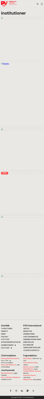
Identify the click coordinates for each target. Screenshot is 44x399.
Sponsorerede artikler (11, 342)
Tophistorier (6, 328)
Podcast (4, 337)
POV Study (5, 339)
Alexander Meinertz (8, 365)
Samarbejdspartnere (32, 339)
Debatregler (28, 342)
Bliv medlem (28, 345)
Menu (42, 4)
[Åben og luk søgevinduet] (38, 4)
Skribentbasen (7, 345)
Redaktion (27, 331)
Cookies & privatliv (31, 350)
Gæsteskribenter (30, 337)
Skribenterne (29, 334)
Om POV (26, 328)
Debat (3, 334)
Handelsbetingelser (31, 347)
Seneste (4, 331)
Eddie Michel (28, 369)
